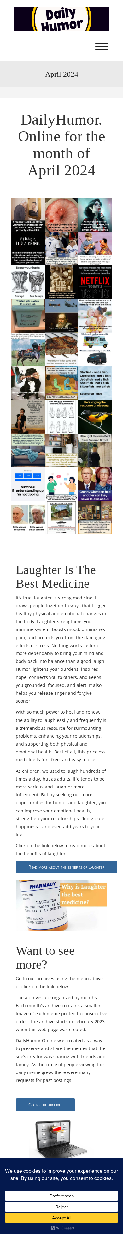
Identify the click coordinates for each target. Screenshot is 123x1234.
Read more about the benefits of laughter (66, 867)
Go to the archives (45, 1104)
